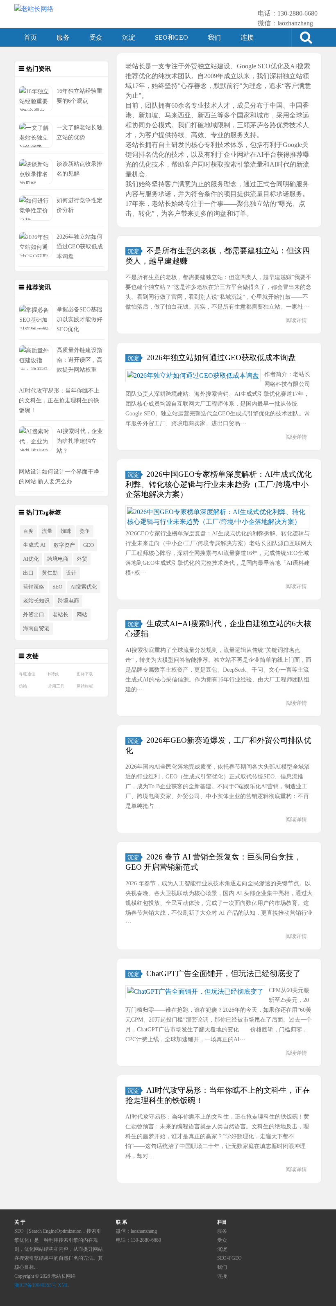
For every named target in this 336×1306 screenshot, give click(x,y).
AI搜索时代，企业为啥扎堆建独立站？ (80, 441)
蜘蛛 (66, 531)
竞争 (84, 531)
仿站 (23, 686)
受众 (95, 37)
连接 (247, 37)
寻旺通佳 (27, 674)
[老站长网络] (34, 9)
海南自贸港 (36, 629)
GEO (88, 545)
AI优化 (31, 559)
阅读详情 (296, 320)
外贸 (82, 559)
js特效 (53, 674)
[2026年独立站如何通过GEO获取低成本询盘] (193, 375)
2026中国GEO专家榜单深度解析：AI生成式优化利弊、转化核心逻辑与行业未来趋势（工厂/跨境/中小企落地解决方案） (218, 484)
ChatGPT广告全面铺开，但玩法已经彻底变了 (223, 973)
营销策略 (33, 587)
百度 (28, 531)
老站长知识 (36, 601)
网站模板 (85, 686)
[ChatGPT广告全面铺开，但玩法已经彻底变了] (195, 991)
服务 (63, 37)
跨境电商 (57, 559)
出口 (28, 573)
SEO (57, 587)
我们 (214, 37)
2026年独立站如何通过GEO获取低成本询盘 (80, 246)
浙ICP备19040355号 (35, 1285)
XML (63, 1285)
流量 (47, 531)
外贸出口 (33, 615)
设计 (71, 573)
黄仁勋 (50, 573)
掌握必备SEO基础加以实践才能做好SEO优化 (79, 319)
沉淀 (128, 37)
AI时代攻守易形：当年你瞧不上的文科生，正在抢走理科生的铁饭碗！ (59, 400)
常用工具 (56, 686)
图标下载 (85, 674)
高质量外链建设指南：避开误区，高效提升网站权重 (79, 360)
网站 (82, 615)
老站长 (60, 615)
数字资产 (64, 545)
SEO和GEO (171, 37)
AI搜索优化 (83, 587)
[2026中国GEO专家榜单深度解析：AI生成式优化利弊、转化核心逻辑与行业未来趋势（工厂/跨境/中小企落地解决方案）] (217, 516)
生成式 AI (34, 545)
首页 (30, 37)
